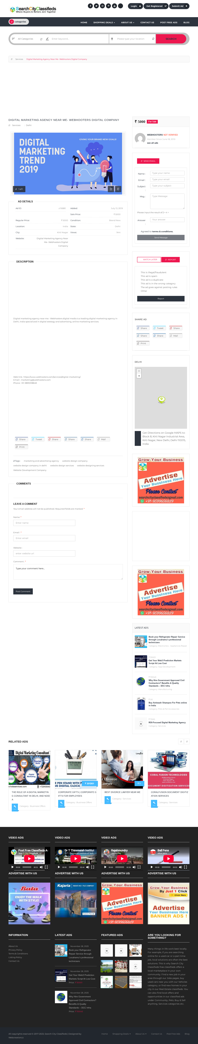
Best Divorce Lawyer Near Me (122, 792)
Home (84, 22)
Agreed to (157, 231)
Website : (17, 548)
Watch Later (150, 259)
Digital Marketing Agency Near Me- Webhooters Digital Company (64, 120)
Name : (142, 173)
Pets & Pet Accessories (168, 709)
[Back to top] (188, 1025)
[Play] (12, 867)
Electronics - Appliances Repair (172, 646)
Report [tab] (172, 259)
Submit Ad (177, 6)
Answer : (142, 222)
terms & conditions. (162, 231)
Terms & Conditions (18, 953)
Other (144, 291)
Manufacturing (165, 689)
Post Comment (23, 591)
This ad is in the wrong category (158, 283)
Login (134, 6)
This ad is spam (149, 276)
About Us (127, 22)
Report (161, 298)
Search (171, 38)
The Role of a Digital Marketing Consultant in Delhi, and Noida (31, 796)
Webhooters (155, 135)
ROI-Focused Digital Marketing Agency (167, 722)
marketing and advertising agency (41, 461)
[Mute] (41, 867)
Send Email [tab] (149, 161)
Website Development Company (29, 470)
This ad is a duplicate (152, 279)
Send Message (161, 237)
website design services (62, 465)
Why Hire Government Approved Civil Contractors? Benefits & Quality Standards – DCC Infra (167, 683)
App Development (166, 667)
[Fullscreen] (46, 867)
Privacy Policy (15, 950)
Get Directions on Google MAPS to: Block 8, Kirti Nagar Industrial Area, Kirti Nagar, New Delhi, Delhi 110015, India (164, 438)
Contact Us (147, 22)
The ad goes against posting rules (159, 287)
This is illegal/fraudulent (153, 272)
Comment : (19, 561)
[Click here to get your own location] (153, 38)
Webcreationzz (16, 1037)
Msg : (143, 196)
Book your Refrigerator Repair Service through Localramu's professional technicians (167, 640)
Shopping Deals (103, 22)
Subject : (141, 188)
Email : (17, 532)
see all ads (152, 143)
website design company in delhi (30, 465)
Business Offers (37, 806)
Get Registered (154, 6)
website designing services (90, 465)
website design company (75, 461)
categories (20, 21)
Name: (17, 517)
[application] (29, 858)
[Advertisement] (99, 91)
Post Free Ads (168, 22)
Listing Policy (15, 957)
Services (19, 59)
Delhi (29, 125)
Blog (186, 22)
